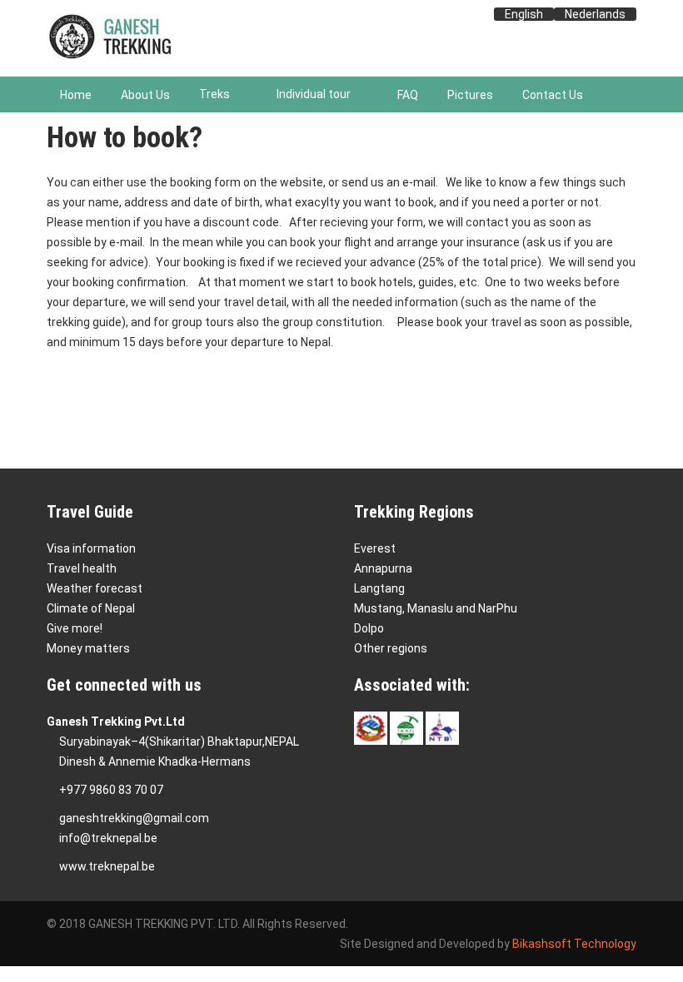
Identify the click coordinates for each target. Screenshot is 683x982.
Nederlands (595, 14)
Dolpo (369, 628)
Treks (214, 94)
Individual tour (314, 94)
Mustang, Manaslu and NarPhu (435, 608)
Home (76, 95)
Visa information (91, 548)
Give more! (74, 628)
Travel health (82, 568)
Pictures (470, 95)
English (524, 14)
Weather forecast (94, 588)
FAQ (407, 95)
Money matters (88, 648)
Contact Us (552, 95)
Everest (375, 548)
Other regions (390, 648)
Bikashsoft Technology (574, 943)
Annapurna (383, 568)
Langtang (379, 588)
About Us (145, 95)
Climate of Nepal (91, 608)
